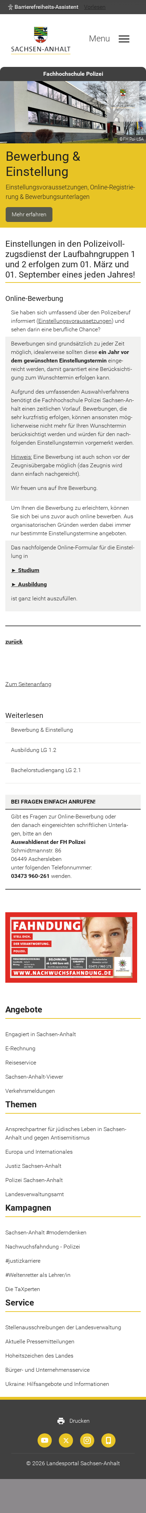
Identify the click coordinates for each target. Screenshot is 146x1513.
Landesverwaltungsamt (34, 1194)
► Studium (25, 570)
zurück (14, 641)
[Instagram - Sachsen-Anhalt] (87, 1440)
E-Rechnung (20, 1048)
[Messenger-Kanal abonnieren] (108, 1440)
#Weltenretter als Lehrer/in (38, 1275)
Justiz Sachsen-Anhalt (33, 1166)
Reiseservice (20, 1062)
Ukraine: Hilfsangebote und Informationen (57, 1384)
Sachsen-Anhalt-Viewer (34, 1076)
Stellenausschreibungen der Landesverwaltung (63, 1327)
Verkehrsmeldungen (30, 1090)
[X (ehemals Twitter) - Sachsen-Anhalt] (66, 1440)
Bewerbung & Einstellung (42, 729)
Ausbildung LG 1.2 (33, 750)
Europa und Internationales (39, 1151)
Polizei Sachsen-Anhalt (34, 1180)
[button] (43, 7)
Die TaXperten (22, 1289)
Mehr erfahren (29, 214)
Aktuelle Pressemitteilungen (39, 1341)
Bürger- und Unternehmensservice (47, 1369)
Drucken (73, 1421)
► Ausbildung (29, 584)
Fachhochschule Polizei (73, 73)
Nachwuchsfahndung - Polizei (42, 1246)
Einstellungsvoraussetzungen (75, 321)
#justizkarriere (22, 1260)
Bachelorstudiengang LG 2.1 (46, 770)
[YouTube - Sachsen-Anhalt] (45, 1440)
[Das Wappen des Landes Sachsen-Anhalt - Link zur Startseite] (40, 40)
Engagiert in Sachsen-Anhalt (40, 1034)
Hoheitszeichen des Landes (39, 1355)
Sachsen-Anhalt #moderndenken (45, 1232)
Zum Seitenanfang (28, 684)
